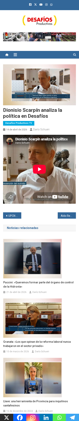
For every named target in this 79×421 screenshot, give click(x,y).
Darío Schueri (41, 129)
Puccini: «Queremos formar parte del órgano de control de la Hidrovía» (38, 284)
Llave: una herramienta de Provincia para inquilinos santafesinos (35, 403)
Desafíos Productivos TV (18, 123)
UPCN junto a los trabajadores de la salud (14, 215)
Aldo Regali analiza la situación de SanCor (68, 215)
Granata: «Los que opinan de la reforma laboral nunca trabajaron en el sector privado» (37, 343)
